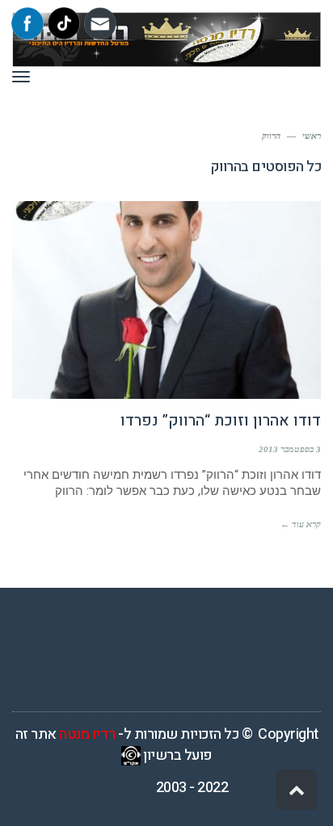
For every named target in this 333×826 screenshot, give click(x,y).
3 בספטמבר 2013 (290, 449)
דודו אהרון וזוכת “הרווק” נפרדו (220, 420)
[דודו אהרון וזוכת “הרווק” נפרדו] (166, 300)
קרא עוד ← (300, 524)
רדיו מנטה (87, 734)
